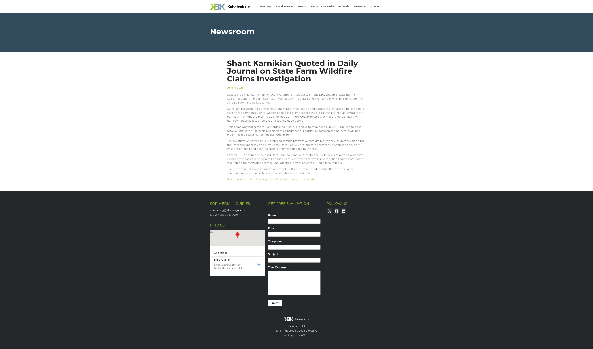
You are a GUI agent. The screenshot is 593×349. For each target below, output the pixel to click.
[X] (329, 211)
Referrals (343, 6)
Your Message (278, 267)
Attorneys (265, 6)
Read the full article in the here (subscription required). (271, 179)
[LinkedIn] (343, 211)
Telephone (275, 241)
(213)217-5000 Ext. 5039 (224, 214)
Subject (274, 254)
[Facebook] (336, 211)
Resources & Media (322, 6)
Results (302, 6)
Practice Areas (284, 6)
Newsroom (360, 6)
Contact (376, 6)
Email (273, 228)
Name (273, 215)
